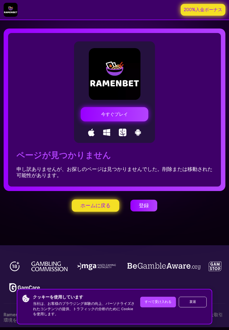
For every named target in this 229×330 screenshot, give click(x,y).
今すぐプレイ (114, 114)
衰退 (192, 302)
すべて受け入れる (158, 302)
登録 (144, 205)
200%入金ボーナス (203, 9)
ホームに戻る (95, 205)
